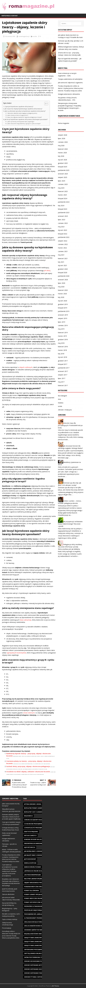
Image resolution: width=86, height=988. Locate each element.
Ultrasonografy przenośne (34, 918)
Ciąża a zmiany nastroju (9, 919)
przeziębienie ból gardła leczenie (36, 914)
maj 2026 (61, 146)
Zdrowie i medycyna (65, 410)
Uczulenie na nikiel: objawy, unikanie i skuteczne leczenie (28, 772)
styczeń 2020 (62, 301)
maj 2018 (61, 343)
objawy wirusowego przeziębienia (36, 883)
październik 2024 (63, 202)
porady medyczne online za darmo (36, 898)
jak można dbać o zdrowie (33, 851)
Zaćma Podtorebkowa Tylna (34, 957)
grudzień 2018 (63, 339)
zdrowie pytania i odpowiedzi (35, 977)
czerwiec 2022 (63, 244)
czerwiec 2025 (63, 184)
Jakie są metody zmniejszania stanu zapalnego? (21, 121)
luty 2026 (61, 156)
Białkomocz (28, 816)
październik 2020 (63, 276)
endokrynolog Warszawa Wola (35, 843)
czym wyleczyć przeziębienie (34, 828)
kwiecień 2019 (63, 333)
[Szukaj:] (71, 23)
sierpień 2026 (62, 135)
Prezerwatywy (6, 928)
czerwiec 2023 (63, 223)
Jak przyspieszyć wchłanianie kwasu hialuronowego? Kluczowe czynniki (70, 523)
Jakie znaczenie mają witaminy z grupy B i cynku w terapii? (24, 123)
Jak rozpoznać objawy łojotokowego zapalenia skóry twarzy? (23, 109)
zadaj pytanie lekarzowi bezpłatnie (37, 938)
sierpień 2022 (62, 241)
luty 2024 (61, 206)
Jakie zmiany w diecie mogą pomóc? (18, 115)
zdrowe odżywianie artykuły (34, 965)
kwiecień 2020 (63, 290)
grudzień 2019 (63, 304)
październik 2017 (63, 368)
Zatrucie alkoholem (8, 894)
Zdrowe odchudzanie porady (34, 961)
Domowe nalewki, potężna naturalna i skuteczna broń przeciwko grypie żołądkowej (11, 817)
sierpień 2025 (62, 177)
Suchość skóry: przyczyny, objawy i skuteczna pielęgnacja (28, 766)
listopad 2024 (62, 198)
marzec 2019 (62, 336)
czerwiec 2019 (63, 325)
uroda (35, 36)
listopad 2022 (62, 234)
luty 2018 (61, 354)
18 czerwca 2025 (10, 36)
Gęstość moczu (29, 847)
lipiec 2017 (61, 378)
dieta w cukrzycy (30, 835)
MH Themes (55, 986)
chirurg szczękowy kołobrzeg (35, 820)
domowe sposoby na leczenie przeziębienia (39, 839)
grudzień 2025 (63, 163)
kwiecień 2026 (63, 149)
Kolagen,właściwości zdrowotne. (69, 94)
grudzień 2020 (63, 269)
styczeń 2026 (62, 160)
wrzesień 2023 (63, 216)
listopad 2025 (62, 167)
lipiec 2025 (61, 181)
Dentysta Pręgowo (31, 831)
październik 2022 (63, 237)
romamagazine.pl (23, 36)
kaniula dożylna (30, 863)
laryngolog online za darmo (35, 871)
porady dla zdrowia (31, 890)
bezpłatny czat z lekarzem (34, 812)
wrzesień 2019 (63, 315)
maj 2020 (61, 287)
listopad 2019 (62, 308)
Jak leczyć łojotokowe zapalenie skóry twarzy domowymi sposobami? (26, 119)
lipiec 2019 (61, 322)
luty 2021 (61, 262)
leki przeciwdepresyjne (32, 875)
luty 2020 (61, 297)
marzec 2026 (62, 153)
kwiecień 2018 (63, 347)
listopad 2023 (62, 209)
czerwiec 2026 (63, 142)
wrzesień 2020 (63, 280)
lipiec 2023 (61, 220)
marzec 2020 (62, 294)
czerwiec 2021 (63, 251)
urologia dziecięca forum (33, 922)
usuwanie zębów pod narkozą (35, 930)
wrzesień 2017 (63, 371)
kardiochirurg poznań (32, 867)
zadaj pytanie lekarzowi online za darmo (39, 941)
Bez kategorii (62, 396)
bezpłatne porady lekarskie (34, 808)
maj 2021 (61, 255)
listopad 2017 (62, 364)
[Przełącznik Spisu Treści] (45, 103)
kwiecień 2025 (63, 191)
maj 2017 (61, 382)
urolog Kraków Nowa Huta (34, 926)
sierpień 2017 (62, 375)
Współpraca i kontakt (10, 16)
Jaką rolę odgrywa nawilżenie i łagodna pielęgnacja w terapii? (25, 117)
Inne (59, 399)
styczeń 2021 (62, 265)
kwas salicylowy (25, 620)
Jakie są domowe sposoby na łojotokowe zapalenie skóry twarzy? (25, 111)
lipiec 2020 (61, 283)
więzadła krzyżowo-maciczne (35, 934)
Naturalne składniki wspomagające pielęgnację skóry (22, 113)
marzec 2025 (62, 195)
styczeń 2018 (62, 357)
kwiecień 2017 (63, 385)
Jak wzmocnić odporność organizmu (70, 83)
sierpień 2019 (62, 318)
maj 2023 (61, 227)
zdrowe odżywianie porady (34, 973)
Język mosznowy (30, 859)
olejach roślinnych (25, 367)
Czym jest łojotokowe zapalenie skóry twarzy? (19, 106)
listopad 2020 (62, 273)
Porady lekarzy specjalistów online (37, 894)
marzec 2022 (62, 248)
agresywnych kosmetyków (16, 653)
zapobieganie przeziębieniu (34, 949)
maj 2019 (61, 329)
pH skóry (47, 271)
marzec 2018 (62, 350)
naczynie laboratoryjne (33, 879)
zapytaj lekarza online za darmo (36, 953)
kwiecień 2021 (63, 258)
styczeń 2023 (62, 230)
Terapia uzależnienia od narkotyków (70, 79)
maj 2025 (61, 188)
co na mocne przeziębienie (33, 824)
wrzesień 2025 (63, 174)
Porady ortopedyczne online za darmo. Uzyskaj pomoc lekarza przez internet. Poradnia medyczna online (70, 88)
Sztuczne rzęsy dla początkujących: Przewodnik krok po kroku (70, 425)
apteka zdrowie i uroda (32, 804)
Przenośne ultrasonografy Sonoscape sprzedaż (42, 906)
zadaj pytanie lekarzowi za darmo (36, 945)
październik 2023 (63, 213)
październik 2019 (63, 311)
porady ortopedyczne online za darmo (38, 902)
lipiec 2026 (61, 138)
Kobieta (60, 403)
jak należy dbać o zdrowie (33, 855)
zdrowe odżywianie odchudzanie (36, 969)
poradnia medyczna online (34, 887)
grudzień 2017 (63, 361)
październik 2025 (63, 170)
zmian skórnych (29, 713)
